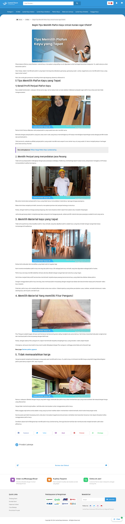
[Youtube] (101, 505)
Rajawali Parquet (109, 509)
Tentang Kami (13, 498)
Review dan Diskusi (62, 465)
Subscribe (111, 499)
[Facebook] (90, 505)
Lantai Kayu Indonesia (61, 520)
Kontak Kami (13, 501)
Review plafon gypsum (29, 349)
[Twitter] (94, 505)
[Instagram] (97, 505)
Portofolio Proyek (14, 510)
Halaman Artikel (13, 504)
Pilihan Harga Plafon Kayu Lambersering (43, 150)
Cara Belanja (13, 507)
